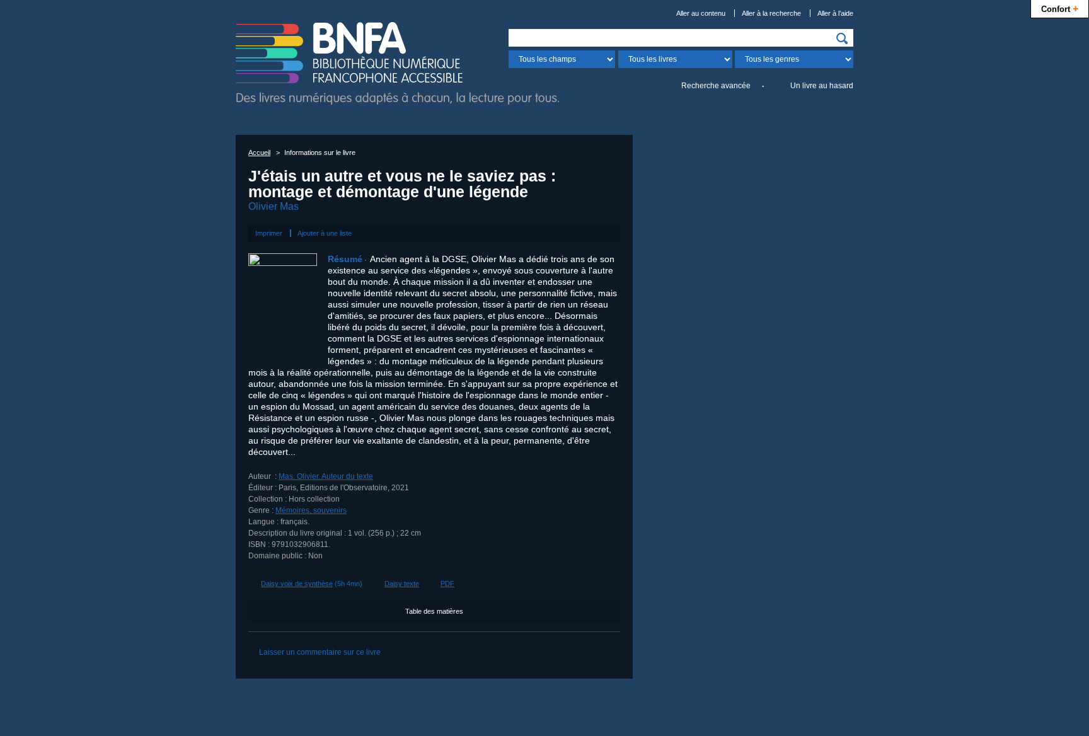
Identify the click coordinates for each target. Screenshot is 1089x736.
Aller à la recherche (771, 13)
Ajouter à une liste (324, 233)
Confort (1059, 8)
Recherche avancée (716, 85)
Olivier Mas (273, 206)
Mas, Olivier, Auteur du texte (326, 476)
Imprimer (268, 233)
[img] (842, 38)
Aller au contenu (700, 13)
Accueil (259, 152)
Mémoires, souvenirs (311, 510)
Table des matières (434, 611)
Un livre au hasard (821, 85)
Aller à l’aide (835, 13)
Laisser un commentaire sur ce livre (320, 652)
